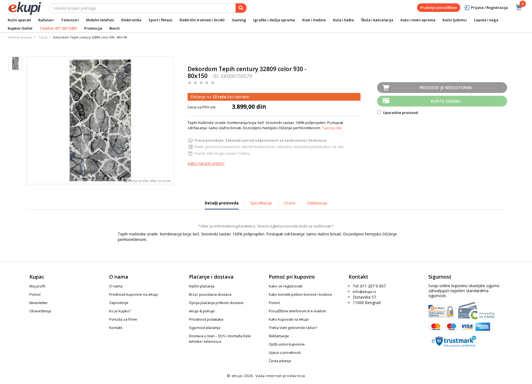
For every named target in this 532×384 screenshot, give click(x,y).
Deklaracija (317, 203)
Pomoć (35, 294)
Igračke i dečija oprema (274, 19)
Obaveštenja (40, 310)
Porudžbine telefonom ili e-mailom (297, 310)
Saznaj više (332, 127)
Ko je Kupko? (120, 310)
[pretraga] (241, 8)
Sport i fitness (160, 19)
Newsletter (38, 302)
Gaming (239, 19)
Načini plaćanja (201, 286)
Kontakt (115, 327)
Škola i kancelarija (377, 19)
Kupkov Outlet (20, 28)
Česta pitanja (280, 360)
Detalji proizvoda (222, 205)
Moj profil (37, 286)
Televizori (70, 19)
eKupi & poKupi (202, 310)
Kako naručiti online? (206, 163)
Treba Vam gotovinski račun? (293, 327)
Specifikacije (261, 203)
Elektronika (131, 19)
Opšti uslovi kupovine (287, 344)
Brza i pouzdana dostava (210, 294)
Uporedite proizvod (400, 112)
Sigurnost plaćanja (204, 327)
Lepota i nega (486, 19)
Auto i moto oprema (417, 19)
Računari (46, 19)
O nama (115, 286)
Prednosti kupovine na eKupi (133, 294)
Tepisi (43, 37)
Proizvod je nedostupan (446, 87)
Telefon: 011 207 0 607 (58, 28)
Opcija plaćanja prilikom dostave (216, 302)
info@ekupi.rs (364, 291)
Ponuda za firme (123, 319)
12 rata (219, 96)
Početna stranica (20, 37)
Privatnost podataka (206, 319)
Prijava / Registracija (489, 7)
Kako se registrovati (285, 286)
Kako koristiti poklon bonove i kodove (300, 294)
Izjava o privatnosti (285, 352)
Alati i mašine (314, 19)
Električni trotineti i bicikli (202, 19)
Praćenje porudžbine (438, 7)
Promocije (93, 28)
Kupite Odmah (445, 101)
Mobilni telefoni (100, 19)
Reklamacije (279, 335)
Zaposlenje (118, 302)
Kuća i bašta (343, 19)
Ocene (289, 203)
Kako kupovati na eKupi (289, 319)
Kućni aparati (19, 19)
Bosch (114, 28)
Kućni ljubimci (455, 19)
